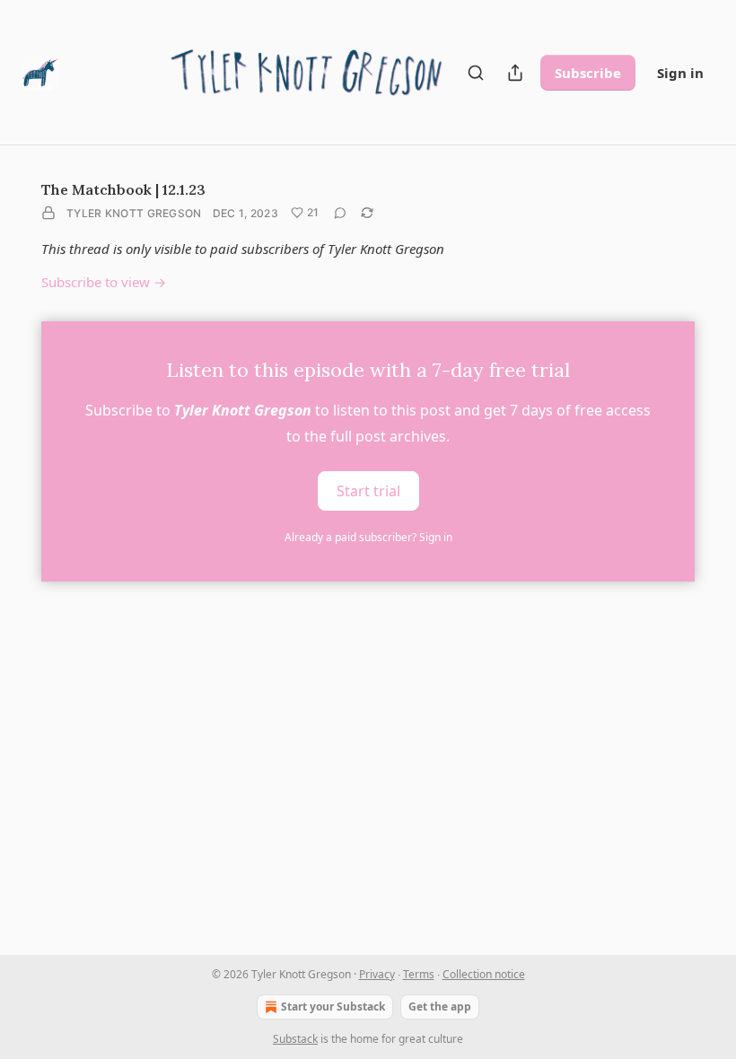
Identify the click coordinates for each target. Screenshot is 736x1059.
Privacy (377, 974)
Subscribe (588, 73)
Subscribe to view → (103, 282)
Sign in (680, 73)
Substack (295, 1038)
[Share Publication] (515, 73)
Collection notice (483, 974)
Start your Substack (333, 1006)
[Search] (476, 73)
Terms (418, 974)
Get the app (439, 1006)
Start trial (368, 490)
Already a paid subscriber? (368, 537)
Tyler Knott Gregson (134, 213)
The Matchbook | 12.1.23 (123, 189)
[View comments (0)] (340, 212)
